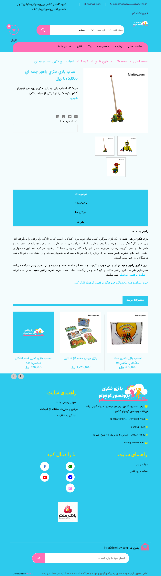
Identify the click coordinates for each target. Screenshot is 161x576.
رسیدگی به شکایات (67, 415)
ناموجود (73, 98)
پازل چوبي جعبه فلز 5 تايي (80, 358)
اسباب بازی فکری (139, 471)
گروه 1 (84, 61)
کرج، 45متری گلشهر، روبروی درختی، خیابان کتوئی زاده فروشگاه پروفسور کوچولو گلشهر (41, 7)
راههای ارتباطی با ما (67, 402)
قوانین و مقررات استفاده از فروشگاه (59, 409)
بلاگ (89, 46)
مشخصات (80, 203)
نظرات (80, 221)
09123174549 (138, 435)
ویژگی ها (80, 212)
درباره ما (118, 46)
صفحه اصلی (135, 46)
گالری (79, 46)
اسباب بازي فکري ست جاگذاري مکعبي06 (128, 360)
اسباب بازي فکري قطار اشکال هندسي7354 (33, 360)
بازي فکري (101, 61)
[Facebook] (76, 116)
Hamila (29, 573)
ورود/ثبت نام (139, 13)
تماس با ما (64, 46)
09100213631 (93, 4)
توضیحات (81, 194)
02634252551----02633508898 (130, 4)
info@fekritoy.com (134, 443)
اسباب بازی (142, 464)
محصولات (103, 46)
